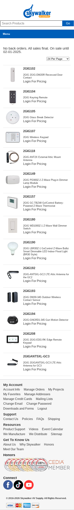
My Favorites (11, 394)
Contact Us (10, 419)
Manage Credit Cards (17, 399)
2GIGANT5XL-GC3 (36, 356)
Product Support (14, 429)
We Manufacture (14, 434)
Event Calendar (52, 429)
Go (68, 23)
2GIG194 (29, 313)
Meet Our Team (13, 449)
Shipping (54, 419)
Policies (27, 419)
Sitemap (56, 434)
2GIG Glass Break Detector (38, 117)
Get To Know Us (16, 440)
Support (9, 414)
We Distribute (38, 434)
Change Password (38, 403)
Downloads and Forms (18, 408)
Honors (49, 444)
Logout (42, 408)
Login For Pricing (34, 81)
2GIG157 (29, 196)
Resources (12, 425)
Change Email (13, 403)
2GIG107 (29, 131)
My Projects (56, 389)
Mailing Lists (44, 399)
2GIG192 (29, 268)
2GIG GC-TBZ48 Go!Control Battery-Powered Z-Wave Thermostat (43, 204)
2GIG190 (29, 242)
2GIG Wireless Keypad (35, 137)
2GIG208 (29, 333)
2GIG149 (29, 173)
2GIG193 (29, 291)
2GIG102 (29, 68)
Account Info (11, 389)
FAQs (40, 419)
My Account (12, 385)
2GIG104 (29, 91)
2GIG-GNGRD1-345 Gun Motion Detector (45, 319)
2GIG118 (29, 151)
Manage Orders (34, 389)
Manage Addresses (37, 394)
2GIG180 (29, 219)
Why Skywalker (30, 444)
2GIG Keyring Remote (35, 97)
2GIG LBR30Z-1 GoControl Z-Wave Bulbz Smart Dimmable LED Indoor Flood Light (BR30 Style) (46, 251)
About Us (9, 444)
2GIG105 (29, 111)
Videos (33, 429)
